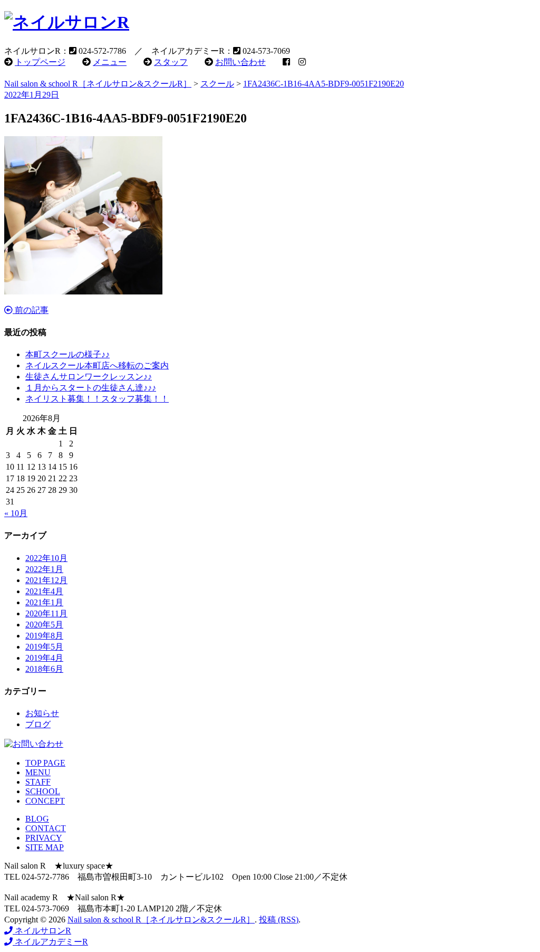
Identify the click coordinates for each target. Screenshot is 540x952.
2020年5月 (44, 624)
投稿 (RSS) (278, 919)
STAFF (38, 781)
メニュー (110, 62)
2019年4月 (44, 657)
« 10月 (15, 513)
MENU (38, 772)
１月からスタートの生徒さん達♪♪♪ (90, 387)
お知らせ (42, 713)
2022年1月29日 (31, 94)
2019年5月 (44, 646)
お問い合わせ (240, 62)
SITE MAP (44, 847)
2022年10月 (46, 558)
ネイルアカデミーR (50, 941)
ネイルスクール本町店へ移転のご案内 (97, 365)
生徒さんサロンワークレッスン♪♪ (88, 376)
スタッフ (171, 62)
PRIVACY (43, 837)
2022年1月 (44, 569)
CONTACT (45, 828)
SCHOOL (42, 791)
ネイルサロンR (42, 930)
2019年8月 (44, 635)
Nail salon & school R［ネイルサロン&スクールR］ (161, 919)
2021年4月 (44, 591)
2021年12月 (46, 580)
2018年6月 (44, 668)
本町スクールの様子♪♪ (67, 354)
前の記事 (31, 310)
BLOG (37, 818)
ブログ (38, 724)
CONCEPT (45, 800)
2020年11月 (46, 613)
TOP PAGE (45, 762)
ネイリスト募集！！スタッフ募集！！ (97, 398)
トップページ (40, 62)
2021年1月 (44, 602)
